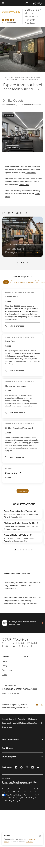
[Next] (27, 262)
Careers (22, 789)
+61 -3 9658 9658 (17, 371)
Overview (5, 656)
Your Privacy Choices (13, 795)
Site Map (31, 798)
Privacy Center (29, 792)
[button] (26, 3)
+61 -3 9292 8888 (17, 326)
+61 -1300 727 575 (17, 413)
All (6, 282)
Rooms (5, 661)
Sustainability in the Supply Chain (13, 798)
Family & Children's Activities (23, 282)
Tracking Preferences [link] (9, 789)
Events (4, 675)
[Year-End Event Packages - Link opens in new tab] (22, 237)
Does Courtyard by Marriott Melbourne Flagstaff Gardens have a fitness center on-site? (21, 585)
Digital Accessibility (30, 795)
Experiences (7, 670)
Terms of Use (32, 789)
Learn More (11, 147)
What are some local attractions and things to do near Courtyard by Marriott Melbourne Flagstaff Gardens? (21, 600)
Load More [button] (22, 491)
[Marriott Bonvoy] (36, 3)
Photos (25, 656)
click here (29, 842)
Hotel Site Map (7, 801)
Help (16, 801)
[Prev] (18, 262)
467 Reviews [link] (11, 23)
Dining (4, 666)
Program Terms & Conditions (12, 792)
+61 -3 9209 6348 (17, 457)
